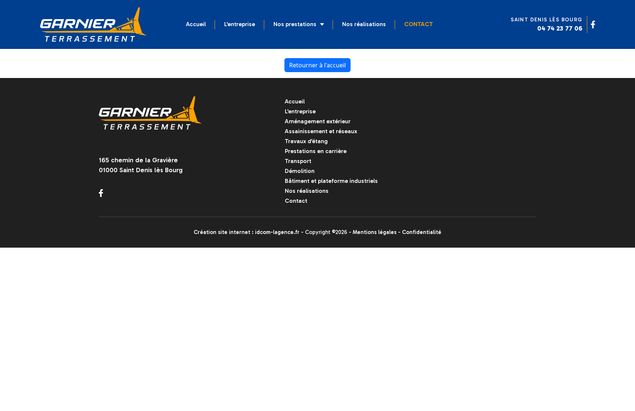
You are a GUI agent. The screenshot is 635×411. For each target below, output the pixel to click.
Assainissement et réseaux (321, 131)
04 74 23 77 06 (559, 28)
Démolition (300, 170)
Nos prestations (294, 24)
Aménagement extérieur (318, 121)
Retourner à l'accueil (317, 65)
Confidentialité (421, 232)
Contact (418, 24)
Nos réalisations (364, 24)
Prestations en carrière (316, 151)
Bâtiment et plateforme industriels (331, 180)
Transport (298, 160)
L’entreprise (239, 24)
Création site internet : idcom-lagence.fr (246, 232)
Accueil (196, 24)
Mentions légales (375, 232)
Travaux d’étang (306, 141)
